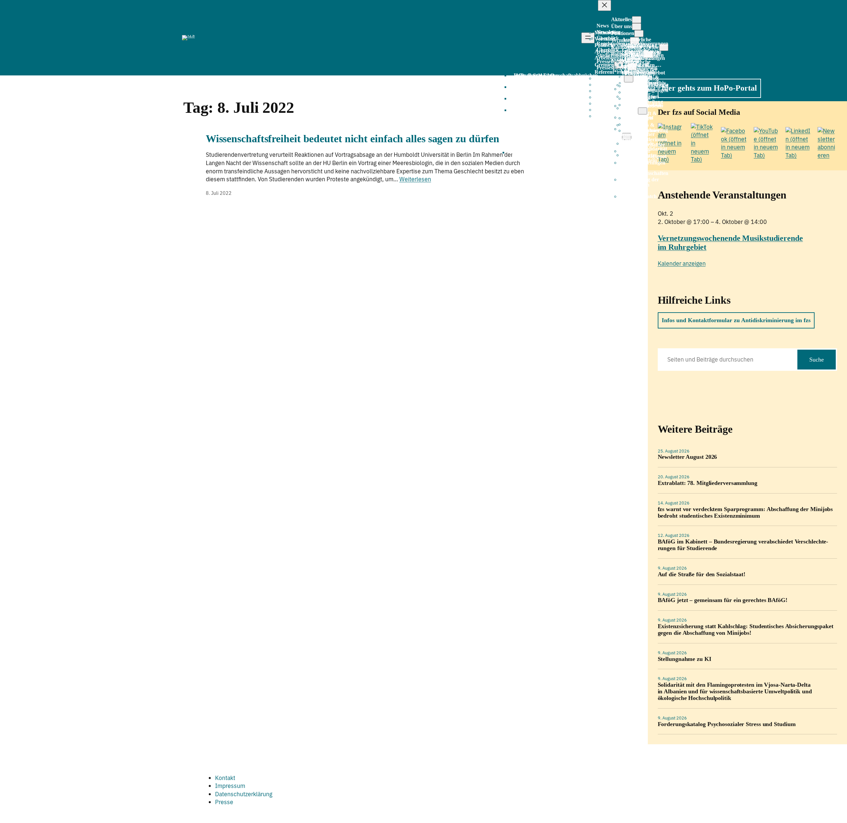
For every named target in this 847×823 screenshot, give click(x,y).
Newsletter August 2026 (687, 457)
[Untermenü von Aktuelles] (636, 19)
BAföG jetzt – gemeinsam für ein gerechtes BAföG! (722, 600)
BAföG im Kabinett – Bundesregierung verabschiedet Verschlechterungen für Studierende (743, 545)
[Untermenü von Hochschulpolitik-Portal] (642, 111)
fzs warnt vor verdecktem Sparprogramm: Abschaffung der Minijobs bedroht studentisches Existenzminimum (745, 512)
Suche (816, 359)
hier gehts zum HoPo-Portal (709, 88)
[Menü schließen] (604, 5)
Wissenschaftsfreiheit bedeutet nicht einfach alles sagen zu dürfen (352, 139)
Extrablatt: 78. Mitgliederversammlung (707, 483)
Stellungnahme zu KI (684, 659)
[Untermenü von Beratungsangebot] (628, 78)
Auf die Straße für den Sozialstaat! (702, 574)
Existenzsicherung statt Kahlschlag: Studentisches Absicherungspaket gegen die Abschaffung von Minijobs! (745, 629)
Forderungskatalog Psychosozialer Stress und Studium (727, 724)
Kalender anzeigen (682, 263)
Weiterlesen (415, 179)
